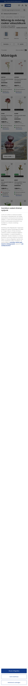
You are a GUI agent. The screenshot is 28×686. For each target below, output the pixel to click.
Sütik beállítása (14, 676)
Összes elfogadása (14, 671)
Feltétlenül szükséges (14, 682)
